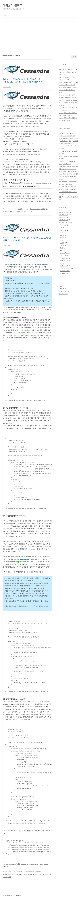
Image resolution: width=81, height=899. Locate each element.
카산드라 (19, 211)
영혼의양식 (62, 217)
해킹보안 (62, 273)
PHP (61, 248)
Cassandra (33, 209)
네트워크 (62, 263)
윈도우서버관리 (65, 271)
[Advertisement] (40, 36)
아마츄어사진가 (63, 215)
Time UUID (24, 559)
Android (62, 225)
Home (4, 15)
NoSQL (20, 209)
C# (61, 227)
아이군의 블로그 (12, 5)
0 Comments (7, 87)
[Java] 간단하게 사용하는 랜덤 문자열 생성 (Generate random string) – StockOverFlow (68, 168)
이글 (8, 111)
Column (39, 872)
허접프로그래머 (63, 222)
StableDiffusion (65, 253)
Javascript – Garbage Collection (68, 87)
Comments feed (64, 291)
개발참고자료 (64, 258)
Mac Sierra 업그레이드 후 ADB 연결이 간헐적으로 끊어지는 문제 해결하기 (68, 102)
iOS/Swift (63, 230)
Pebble (62, 245)
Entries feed (62, 289)
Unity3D (62, 255)
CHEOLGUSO (63, 161)
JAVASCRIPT (63, 235)
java (38, 209)
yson (60, 146)
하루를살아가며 (63, 220)
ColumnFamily (7, 874)
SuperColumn (28, 874)
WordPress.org (63, 294)
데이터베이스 (64, 266)
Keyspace (15, 874)
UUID (14, 211)
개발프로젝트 (64, 261)
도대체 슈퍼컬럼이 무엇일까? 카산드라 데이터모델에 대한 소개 (24, 264)
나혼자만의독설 (63, 212)
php (47, 209)
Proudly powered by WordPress (12, 895)
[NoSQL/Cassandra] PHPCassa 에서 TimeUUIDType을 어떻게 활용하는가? (22, 80)
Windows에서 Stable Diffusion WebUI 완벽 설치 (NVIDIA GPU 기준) (68, 72)
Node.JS (62, 240)
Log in (61, 286)
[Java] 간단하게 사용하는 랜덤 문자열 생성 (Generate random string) (68, 176)
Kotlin (62, 238)
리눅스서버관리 (65, 268)
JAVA (61, 233)
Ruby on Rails (64, 250)
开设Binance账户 (64, 133)
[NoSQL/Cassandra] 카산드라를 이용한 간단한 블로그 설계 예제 (27, 239)
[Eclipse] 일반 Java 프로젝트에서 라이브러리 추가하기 (68, 191)
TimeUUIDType (7, 211)
